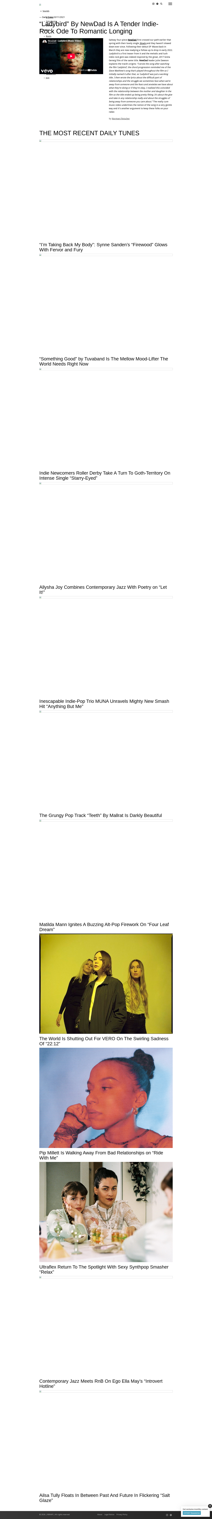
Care (48, 44)
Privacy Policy (121, 1514)
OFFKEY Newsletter (192, 1513)
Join (47, 78)
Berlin (45, 52)
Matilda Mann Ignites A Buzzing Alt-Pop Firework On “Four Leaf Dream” (104, 927)
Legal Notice (109, 1514)
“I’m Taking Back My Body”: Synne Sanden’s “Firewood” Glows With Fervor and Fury (103, 247)
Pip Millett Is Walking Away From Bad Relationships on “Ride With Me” (101, 1155)
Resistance (51, 40)
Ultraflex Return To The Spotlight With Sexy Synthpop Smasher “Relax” (103, 1269)
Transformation (53, 48)
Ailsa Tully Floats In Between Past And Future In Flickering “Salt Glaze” (104, 1498)
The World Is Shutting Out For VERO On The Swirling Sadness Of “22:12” (103, 1041)
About (45, 67)
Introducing (51, 21)
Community (51, 59)
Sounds (46, 11)
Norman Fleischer (121, 118)
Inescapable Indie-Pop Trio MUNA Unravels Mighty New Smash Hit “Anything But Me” (104, 704)
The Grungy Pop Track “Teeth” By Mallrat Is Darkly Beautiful (100, 815)
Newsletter (51, 74)
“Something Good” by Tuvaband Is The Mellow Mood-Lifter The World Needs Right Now (103, 361)
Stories (46, 30)
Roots (48, 36)
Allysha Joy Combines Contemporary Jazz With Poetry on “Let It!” (103, 590)
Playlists (49, 17)
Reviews (49, 25)
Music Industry (53, 63)
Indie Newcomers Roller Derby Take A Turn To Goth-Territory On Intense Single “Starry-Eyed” (104, 475)
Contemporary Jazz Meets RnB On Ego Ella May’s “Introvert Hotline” (101, 1384)
